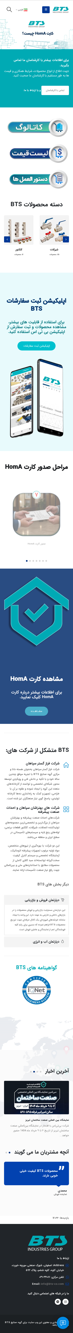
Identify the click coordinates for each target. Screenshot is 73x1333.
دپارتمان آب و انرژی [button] (46, 941)
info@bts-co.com (52, 1284)
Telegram (58, 1302)
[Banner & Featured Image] (36, 34)
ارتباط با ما (30, 90)
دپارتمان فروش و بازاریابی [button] (42, 900)
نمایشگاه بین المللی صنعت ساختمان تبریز (47, 1120)
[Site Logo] (60, 9)
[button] (46, 9)
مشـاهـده (36, 711)
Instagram (65, 1302)
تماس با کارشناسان (55, 90)
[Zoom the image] (36, 120)
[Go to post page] (36, 1097)
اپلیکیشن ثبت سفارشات (36, 346)
